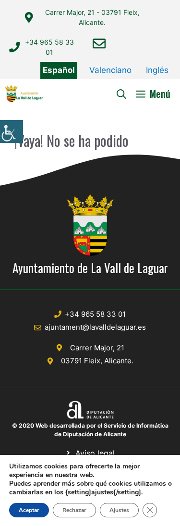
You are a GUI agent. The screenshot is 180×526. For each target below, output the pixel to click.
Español (59, 70)
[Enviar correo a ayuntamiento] (99, 43)
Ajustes (119, 510)
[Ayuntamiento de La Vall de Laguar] (24, 93)
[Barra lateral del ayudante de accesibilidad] (11, 131)
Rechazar (74, 510)
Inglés (157, 70)
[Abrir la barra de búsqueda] (121, 93)
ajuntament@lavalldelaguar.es (95, 327)
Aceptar (29, 510)
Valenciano (110, 70)
